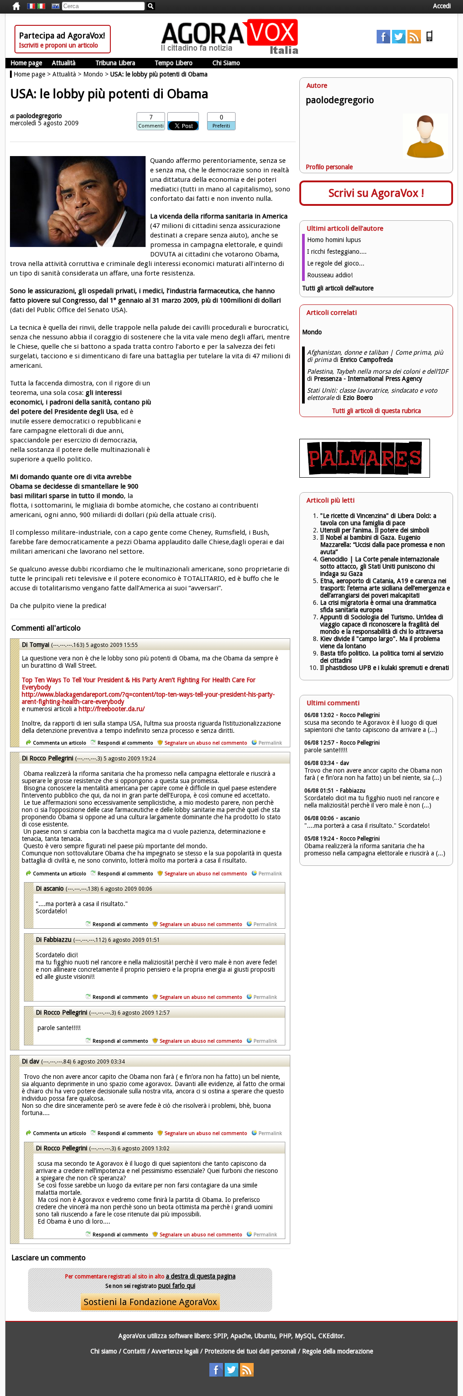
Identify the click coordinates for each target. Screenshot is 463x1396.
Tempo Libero (174, 62)
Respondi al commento (125, 743)
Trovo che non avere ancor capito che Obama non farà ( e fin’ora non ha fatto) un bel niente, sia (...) (373, 774)
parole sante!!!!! (325, 750)
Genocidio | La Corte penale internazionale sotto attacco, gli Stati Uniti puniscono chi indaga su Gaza (379, 566)
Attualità (64, 62)
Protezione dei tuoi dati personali (250, 1351)
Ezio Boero (358, 397)
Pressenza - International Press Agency (368, 378)
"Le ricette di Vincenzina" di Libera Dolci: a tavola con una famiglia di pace (378, 519)
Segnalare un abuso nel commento (206, 743)
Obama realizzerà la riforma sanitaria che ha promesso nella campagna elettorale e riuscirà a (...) (374, 849)
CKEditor (330, 1335)
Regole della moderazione (337, 1351)
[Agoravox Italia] (41, 6)
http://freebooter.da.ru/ (112, 708)
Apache (241, 1335)
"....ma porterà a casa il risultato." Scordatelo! (367, 825)
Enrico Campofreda (366, 359)
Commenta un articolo (59, 743)
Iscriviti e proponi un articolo (58, 45)
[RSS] (414, 41)
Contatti (134, 1351)
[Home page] (232, 52)
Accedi (442, 5)
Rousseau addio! (330, 275)
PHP (285, 1335)
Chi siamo (103, 1351)
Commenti (151, 126)
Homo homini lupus (334, 239)
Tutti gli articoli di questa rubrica (376, 410)
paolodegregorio (39, 115)
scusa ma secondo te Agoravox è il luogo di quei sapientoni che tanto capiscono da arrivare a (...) (370, 726)
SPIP (220, 1335)
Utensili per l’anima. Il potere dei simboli (374, 530)
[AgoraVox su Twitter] (399, 41)
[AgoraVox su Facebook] (383, 41)
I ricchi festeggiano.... (337, 251)
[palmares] (364, 475)
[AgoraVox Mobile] (429, 41)
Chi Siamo (226, 62)
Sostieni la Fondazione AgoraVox (150, 1301)
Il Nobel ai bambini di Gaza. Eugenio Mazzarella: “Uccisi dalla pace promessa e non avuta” (382, 545)
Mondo (93, 74)
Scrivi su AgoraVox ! (376, 193)
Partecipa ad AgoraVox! (62, 35)
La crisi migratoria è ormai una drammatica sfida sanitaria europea (378, 606)
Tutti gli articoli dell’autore (337, 288)
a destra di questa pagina (201, 1276)
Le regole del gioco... (335, 263)
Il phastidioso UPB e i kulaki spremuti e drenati (384, 667)
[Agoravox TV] (53, 6)
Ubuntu (265, 1335)
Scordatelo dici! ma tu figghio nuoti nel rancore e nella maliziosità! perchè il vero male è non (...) (371, 801)
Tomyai (39, 644)
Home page (26, 62)
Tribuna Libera (115, 62)
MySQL (305, 1335)
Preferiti (221, 126)
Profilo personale (329, 167)
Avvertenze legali (174, 1351)
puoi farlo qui (176, 1285)
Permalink (270, 743)
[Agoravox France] (31, 6)
